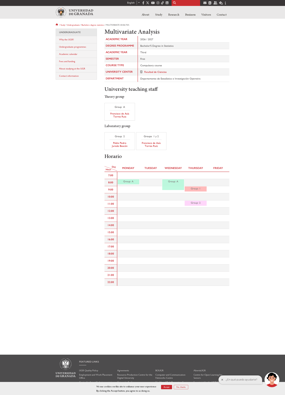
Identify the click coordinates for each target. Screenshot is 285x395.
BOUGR (159, 370)
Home (57, 24)
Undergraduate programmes (72, 46)
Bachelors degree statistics (92, 25)
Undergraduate (73, 25)
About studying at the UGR (72, 68)
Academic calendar (68, 54)
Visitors (206, 14)
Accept (167, 387)
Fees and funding (67, 61)
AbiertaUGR (200, 370)
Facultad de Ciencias (155, 71)
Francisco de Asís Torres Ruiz (119, 115)
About (145, 14)
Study (158, 14)
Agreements (123, 370)
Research (173, 14)
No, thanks (181, 387)
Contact (222, 14)
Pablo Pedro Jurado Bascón (120, 144)
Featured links (89, 361)
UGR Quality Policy (88, 370)
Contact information (69, 75)
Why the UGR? (66, 39)
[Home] (74, 12)
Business (190, 14)
